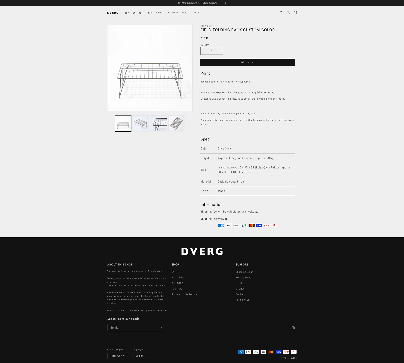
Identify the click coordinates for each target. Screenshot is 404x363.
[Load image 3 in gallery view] (159, 123)
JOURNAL (177, 289)
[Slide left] (110, 123)
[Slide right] (189, 123)
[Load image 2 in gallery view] (141, 123)
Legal (239, 283)
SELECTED (177, 283)
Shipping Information (214, 218)
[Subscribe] (160, 327)
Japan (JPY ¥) (118, 356)
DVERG (175, 272)
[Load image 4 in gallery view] (176, 123)
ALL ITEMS (178, 277)
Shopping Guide (244, 272)
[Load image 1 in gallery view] (123, 123)
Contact (240, 294)
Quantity (204, 45)
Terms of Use (243, 300)
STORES (240, 289)
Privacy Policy (244, 277)
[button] (127, 12)
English (140, 356)
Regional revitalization (184, 294)
